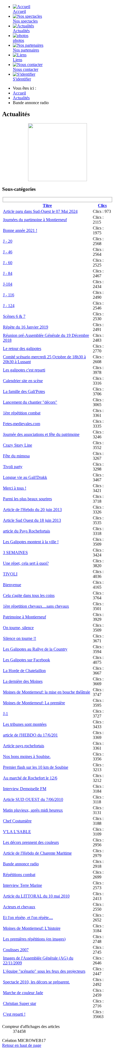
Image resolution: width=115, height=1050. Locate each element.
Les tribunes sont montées (25, 724)
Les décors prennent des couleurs (31, 842)
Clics (102, 205)
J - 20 (7, 241)
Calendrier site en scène (23, 380)
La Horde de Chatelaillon (24, 670)
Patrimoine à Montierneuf (24, 617)
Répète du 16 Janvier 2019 (25, 327)
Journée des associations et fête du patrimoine (41, 434)
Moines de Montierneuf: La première (34, 703)
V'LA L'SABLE (17, 831)
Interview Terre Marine (22, 885)
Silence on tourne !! (19, 638)
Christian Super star (19, 1003)
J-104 (7, 284)
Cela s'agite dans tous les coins (29, 595)
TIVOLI (10, 574)
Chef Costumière (17, 821)
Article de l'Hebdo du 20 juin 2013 (32, 509)
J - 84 (7, 273)
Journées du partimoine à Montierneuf (35, 219)
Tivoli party (12, 466)
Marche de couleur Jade (23, 992)
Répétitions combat (19, 874)
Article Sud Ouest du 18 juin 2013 (32, 520)
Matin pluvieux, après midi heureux (33, 810)
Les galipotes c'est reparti (24, 370)
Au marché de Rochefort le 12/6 (30, 778)
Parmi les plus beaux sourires (27, 499)
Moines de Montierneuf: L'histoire (31, 928)
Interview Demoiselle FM (24, 788)
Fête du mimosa (16, 456)
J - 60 (7, 262)
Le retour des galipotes (22, 348)
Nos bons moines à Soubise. (27, 756)
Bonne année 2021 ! (20, 230)
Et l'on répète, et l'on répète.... (28, 917)
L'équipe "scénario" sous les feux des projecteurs (44, 971)
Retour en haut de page (21, 1045)
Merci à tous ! (14, 488)
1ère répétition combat (21, 413)
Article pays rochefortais (23, 745)
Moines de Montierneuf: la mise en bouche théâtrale (46, 692)
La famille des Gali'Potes (24, 391)
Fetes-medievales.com (21, 423)
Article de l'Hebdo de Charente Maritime (37, 853)
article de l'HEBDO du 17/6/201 (30, 735)
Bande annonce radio (21, 864)
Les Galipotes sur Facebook (26, 660)
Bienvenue (12, 584)
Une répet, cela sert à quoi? (26, 563)
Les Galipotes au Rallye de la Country (35, 649)
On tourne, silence (18, 627)
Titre (47, 205)
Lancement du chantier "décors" (30, 402)
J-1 (5, 713)
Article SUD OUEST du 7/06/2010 (33, 799)
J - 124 (8, 305)
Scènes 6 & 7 (14, 316)
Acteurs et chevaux (19, 907)
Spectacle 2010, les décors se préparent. (36, 982)
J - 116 (8, 295)
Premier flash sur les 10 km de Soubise (35, 767)
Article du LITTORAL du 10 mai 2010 (36, 896)
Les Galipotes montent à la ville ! (31, 541)
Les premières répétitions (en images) (34, 939)
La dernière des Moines (23, 681)
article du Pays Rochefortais (26, 531)
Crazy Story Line (17, 445)
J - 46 (7, 252)
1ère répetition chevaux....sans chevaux (36, 606)
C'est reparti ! (14, 1014)
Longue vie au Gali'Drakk (25, 477)
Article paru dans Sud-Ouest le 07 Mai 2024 (40, 211)
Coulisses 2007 (16, 949)
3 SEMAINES (15, 552)
